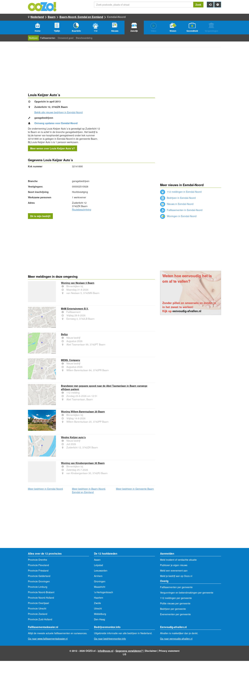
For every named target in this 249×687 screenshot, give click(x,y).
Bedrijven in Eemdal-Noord (181, 197)
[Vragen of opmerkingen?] (217, 4)
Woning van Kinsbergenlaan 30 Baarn (83, 463)
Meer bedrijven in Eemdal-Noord (45, 488)
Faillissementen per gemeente (176, 587)
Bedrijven (33, 37)
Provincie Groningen (39, 581)
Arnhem (98, 576)
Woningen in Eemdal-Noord (181, 216)
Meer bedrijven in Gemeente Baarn (135, 488)
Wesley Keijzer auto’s (73, 437)
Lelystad (98, 565)
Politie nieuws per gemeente (175, 603)
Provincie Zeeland (37, 614)
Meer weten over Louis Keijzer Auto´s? (52, 148)
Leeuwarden (100, 570)
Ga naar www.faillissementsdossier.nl (48, 638)
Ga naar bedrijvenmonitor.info (110, 638)
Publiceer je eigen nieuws (173, 565)
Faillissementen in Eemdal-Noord (184, 210)
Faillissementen (47, 37)
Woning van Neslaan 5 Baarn (77, 282)
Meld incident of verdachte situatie (178, 559)
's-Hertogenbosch (103, 592)
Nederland (37, 17)
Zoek (198, 4)
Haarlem (98, 597)
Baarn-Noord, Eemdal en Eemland (81, 17)
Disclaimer (151, 650)
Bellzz (64, 334)
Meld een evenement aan (174, 570)
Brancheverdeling (84, 37)
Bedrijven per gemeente (173, 608)
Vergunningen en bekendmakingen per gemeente (186, 592)
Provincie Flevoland (38, 565)
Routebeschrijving (81, 209)
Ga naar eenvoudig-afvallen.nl (176, 638)
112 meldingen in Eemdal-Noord (184, 191)
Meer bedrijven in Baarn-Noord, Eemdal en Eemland (89, 490)
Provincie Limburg (37, 586)
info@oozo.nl (105, 650)
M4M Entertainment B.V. (74, 308)
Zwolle (97, 603)
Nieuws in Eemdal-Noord (179, 204)
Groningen (99, 581)
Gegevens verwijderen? (129, 650)
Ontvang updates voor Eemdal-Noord (56, 123)
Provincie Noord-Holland (41, 597)
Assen (97, 559)
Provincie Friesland (38, 570)
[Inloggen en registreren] (210, 4)
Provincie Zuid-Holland (40, 619)
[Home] (42, 6)
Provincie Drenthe (37, 559)
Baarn (52, 17)
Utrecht (98, 608)
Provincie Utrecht (37, 608)
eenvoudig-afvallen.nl (186, 311)
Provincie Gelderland (39, 576)
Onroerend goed (65, 37)
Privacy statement (169, 650)
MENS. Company (70, 360)
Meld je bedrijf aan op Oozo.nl (176, 576)
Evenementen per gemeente (175, 614)
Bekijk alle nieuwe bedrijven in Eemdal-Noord (58, 112)
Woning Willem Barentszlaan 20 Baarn (83, 411)
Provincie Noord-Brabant (41, 592)
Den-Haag (99, 619)
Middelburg (100, 614)
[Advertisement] (91, 246)
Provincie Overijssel (38, 603)
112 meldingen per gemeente (176, 598)
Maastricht (99, 586)
